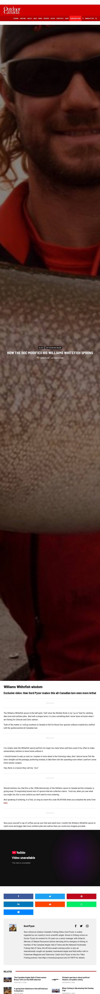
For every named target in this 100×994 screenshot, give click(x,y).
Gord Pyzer (44, 358)
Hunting (23, 18)
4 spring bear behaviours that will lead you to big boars (31, 989)
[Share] (18, 896)
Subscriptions (75, 18)
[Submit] (50, 904)
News (40, 18)
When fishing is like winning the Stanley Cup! (78, 989)
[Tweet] (50, 896)
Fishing (15, 18)
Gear (35, 18)
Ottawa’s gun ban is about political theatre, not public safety (76, 978)
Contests (59, 18)
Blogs (53, 18)
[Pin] (81, 896)
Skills (29, 18)
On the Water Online (53, 348)
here (5, 803)
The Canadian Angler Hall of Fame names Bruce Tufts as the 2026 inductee (30, 978)
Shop (67, 18)
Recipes (46, 18)
